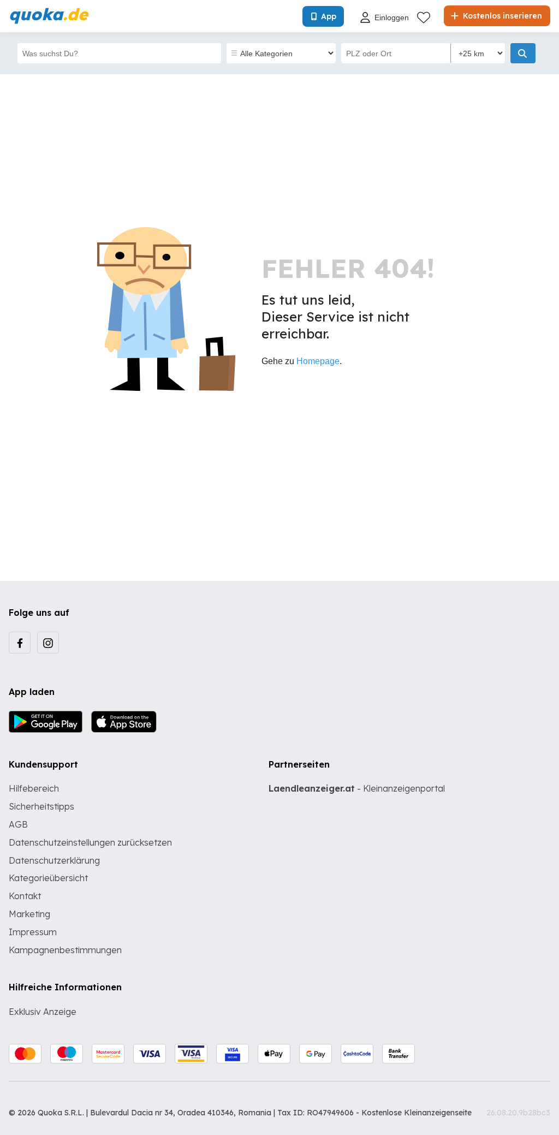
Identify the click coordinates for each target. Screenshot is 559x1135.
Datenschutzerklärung (54, 860)
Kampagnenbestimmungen (65, 949)
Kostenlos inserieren (501, 16)
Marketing (29, 913)
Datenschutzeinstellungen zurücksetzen (90, 842)
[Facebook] (19, 642)
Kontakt (25, 895)
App (328, 16)
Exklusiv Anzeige (42, 1011)
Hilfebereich (34, 788)
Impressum (33, 931)
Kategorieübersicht (48, 877)
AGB (18, 824)
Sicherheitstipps (41, 806)
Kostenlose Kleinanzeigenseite (416, 1113)
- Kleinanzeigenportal (357, 788)
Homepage (318, 361)
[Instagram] (48, 642)
